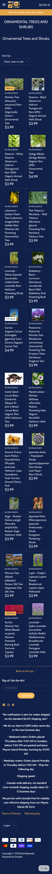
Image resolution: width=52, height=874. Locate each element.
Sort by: (6, 55)
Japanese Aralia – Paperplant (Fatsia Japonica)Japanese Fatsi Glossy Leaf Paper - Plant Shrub (38, 461)
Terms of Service (11, 813)
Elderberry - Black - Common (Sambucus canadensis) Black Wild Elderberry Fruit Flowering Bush (37, 282)
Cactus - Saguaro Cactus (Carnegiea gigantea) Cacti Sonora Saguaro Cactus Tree (14, 335)
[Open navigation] (4, 5)
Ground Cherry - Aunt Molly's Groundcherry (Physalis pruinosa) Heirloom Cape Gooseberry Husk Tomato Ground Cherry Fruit (14, 467)
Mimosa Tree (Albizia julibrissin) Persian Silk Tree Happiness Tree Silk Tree (14, 580)
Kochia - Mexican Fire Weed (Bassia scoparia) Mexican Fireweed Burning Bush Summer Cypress (12, 635)
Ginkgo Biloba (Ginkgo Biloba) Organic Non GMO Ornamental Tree (37, 161)
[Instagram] (8, 704)
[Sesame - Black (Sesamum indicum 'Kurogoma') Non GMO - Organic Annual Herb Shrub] (38, 84)
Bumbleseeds (27, 853)
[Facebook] (4, 704)
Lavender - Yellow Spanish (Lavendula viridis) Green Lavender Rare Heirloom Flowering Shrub (14, 280)
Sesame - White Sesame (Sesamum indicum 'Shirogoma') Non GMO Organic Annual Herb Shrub (14, 165)
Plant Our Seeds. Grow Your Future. (26, 12)
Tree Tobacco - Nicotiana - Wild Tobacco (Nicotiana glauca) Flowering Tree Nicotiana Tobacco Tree (38, 221)
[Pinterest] (13, 704)
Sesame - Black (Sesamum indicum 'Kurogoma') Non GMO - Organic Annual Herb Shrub (37, 106)
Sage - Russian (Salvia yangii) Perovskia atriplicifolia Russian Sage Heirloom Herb (13, 523)
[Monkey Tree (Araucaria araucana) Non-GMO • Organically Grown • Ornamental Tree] (14, 84)
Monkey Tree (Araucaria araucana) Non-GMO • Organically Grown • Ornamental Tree (13, 108)
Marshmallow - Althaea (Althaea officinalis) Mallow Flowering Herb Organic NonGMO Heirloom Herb (37, 405)
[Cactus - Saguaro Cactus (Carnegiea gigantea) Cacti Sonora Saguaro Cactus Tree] (14, 315)
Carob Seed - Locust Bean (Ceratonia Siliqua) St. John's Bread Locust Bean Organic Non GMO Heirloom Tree (13, 405)
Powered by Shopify (12, 856)
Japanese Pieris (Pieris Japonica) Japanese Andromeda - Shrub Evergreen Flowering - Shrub (37, 527)
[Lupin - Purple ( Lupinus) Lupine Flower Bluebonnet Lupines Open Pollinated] (38, 560)
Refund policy (32, 813)
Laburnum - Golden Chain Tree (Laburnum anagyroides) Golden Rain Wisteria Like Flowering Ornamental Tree (13, 223)
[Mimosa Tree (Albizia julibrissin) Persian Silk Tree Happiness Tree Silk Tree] (14, 560)
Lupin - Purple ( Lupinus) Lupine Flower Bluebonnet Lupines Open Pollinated (37, 580)
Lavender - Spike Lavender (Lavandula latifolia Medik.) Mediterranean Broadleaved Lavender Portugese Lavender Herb (37, 635)
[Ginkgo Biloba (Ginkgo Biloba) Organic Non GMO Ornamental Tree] (38, 141)
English (7, 825)
